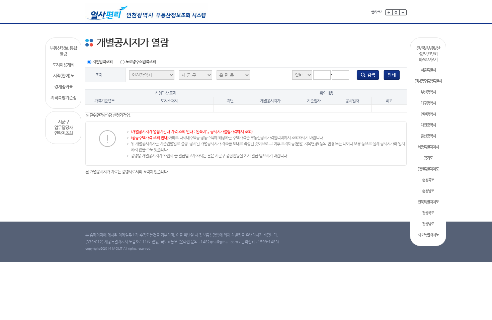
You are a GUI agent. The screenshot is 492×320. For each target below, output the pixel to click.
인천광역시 (428, 114)
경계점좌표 (63, 86)
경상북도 (428, 213)
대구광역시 (428, 103)
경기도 (428, 158)
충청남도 (428, 191)
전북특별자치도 (428, 202)
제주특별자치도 (428, 235)
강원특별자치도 (428, 169)
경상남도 (428, 224)
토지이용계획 (63, 64)
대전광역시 (428, 125)
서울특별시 (428, 70)
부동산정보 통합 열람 (63, 51)
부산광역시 (428, 92)
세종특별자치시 (428, 147)
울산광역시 (428, 136)
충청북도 (428, 180)
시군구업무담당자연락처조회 (63, 127)
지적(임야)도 (63, 75)
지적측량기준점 (63, 97)
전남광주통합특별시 (428, 81)
